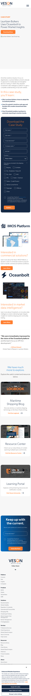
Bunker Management (6, 619)
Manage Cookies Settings (15, 694)
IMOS (2, 590)
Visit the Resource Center (13, 453)
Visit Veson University (13, 493)
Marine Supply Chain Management (6, 616)
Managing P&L (4, 611)
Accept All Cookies (15, 686)
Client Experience (5, 630)
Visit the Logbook (13, 413)
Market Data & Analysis (6, 632)
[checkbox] (15, 180)
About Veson (4, 662)
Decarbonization (5, 603)
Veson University (5, 634)
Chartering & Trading (6, 614)
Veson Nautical (6, 4)
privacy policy (22, 197)
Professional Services (6, 628)
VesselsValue (4, 594)
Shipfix (2, 592)
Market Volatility (5, 605)
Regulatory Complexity (6, 607)
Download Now (8, 32)
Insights (3, 581)
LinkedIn (15, 570)
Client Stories (4, 647)
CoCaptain (3, 584)
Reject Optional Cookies (15, 690)
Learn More (6, 268)
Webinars (3, 651)
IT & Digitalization (5, 622)
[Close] (26, 667)
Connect (3, 577)
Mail (2, 579)
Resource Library (5, 643)
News (2, 656)
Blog (2, 645)
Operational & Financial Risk (8, 609)
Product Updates (5, 654)
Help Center (4, 636)
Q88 (2, 596)
